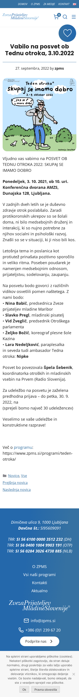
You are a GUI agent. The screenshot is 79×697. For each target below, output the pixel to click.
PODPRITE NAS (67, 33)
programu (23, 447)
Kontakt (63, 4)
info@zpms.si (43, 620)
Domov (22, 4)
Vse (24, 475)
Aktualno (39, 590)
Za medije (49, 4)
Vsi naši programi (39, 574)
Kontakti (39, 582)
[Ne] (73, 674)
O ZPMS (35, 4)
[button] (65, 16)
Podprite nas (36, 641)
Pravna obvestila (45, 689)
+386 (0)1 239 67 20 (43, 630)
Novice (13, 475)
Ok (24, 689)
